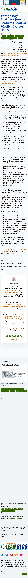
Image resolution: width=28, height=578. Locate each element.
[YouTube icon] (21, 336)
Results (15, 38)
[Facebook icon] (7, 336)
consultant (9, 290)
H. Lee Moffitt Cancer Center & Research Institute (11, 82)
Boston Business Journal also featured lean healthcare (14, 250)
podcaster (7, 294)
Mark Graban (12, 286)
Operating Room (19, 508)
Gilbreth (6, 508)
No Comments (4, 39)
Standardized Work (5, 391)
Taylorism (12, 510)
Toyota (17, 391)
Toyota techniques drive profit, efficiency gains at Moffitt (14, 54)
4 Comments (3, 395)
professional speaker (12, 292)
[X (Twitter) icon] (15, 336)
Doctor (7, 389)
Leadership (3, 38)
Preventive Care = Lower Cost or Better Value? (12, 516)
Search (2, 571)
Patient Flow (9, 38)
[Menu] (26, 8)
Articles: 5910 (14, 339)
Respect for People (5, 510)
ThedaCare (12, 391)
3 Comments (3, 512)
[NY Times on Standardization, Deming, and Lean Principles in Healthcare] (14, 373)
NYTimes (21, 389)
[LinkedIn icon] (10, 336)
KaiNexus (14, 332)
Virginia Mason (23, 391)
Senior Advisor (18, 328)
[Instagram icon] (18, 336)
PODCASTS (6, 534)
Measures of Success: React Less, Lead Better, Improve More (15, 316)
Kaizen (22, 36)
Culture (4, 36)
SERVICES (16, 534)
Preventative (19, 518)
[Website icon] (13, 336)
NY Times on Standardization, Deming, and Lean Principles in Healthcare (12, 384)
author (16, 290)
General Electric (10, 36)
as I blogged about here (18, 111)
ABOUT (21, 534)
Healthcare (17, 36)
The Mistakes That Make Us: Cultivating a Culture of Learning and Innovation (14, 305)
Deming (2, 389)
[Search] (24, 8)
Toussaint (20, 38)
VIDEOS (11, 534)
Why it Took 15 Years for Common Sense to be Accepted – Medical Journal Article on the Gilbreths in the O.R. (14, 503)
